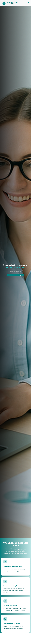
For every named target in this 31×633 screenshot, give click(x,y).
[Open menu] (28, 2)
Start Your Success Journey (14, 275)
